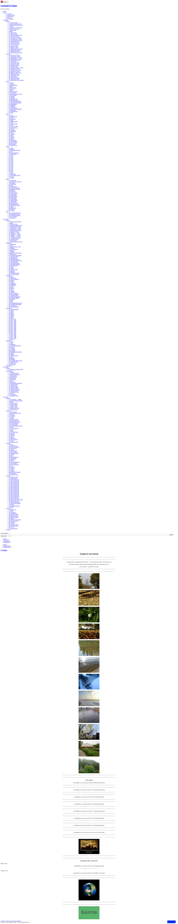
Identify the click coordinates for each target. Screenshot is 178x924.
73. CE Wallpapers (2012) (14, 175)
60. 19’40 (11, 159)
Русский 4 (8, 508)
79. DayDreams (12, 184)
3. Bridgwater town (13, 85)
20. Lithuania (12, 106)
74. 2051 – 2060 (12, 338)
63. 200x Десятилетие (14, 492)
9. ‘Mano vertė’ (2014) (14, 231)
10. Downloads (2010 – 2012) (15, 94)
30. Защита (11, 449)
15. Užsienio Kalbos (13, 261)
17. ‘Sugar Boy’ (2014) (14, 42)
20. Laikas (11, 268)
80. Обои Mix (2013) (13, 514)
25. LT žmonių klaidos (14, 274)
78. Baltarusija (12, 344)
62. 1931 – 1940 (12, 323)
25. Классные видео (13, 442)
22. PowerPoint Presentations (15, 109)
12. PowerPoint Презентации (15, 425)
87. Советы (11, 523)
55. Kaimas (11, 314)
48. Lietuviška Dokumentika (15, 304)
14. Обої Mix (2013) (13, 388)
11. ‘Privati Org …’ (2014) (15, 234)
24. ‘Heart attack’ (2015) (14, 51)
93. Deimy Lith (12, 363)
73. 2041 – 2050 (12, 336)
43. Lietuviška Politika (14, 298)
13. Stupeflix (12, 97)
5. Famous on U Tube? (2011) (15, 27)
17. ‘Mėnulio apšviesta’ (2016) (15, 241)
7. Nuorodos (11, 251)
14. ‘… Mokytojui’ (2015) (14, 238)
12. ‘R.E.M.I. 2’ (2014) (14, 36)
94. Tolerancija (12, 364)
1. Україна (11, 372)
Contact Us (3, 921)
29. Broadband (12, 119)
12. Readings (12, 96)
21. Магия (11, 437)
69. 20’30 (11, 170)
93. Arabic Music (12, 201)
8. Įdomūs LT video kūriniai (15, 253)
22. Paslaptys (12, 270)
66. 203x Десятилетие (14, 496)
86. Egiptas (11, 354)
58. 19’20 (11, 156)
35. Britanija (11, 288)
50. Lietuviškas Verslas (14, 306)
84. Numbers (12, 190)
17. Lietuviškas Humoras (14, 264)
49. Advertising (12, 144)
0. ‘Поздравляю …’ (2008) (15, 399)
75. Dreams (11, 177)
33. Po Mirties (12, 285)
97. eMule (11, 206)
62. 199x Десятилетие (14, 490)
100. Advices (12, 210)
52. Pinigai (11, 310)
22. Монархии (12, 438)
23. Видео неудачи (13, 439)
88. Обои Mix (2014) (13, 524)
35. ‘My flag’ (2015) (13, 66)
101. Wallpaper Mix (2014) (15, 213)
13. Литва (11, 427)
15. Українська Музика (14, 389)
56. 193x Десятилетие (14, 483)
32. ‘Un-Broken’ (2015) (14, 62)
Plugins (5, 544)
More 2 (7, 114)
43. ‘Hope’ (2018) (13, 76)
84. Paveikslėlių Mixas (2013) (15, 352)
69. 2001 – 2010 (12, 331)
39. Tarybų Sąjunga (13, 293)
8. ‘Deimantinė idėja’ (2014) (15, 230)
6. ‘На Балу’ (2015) (13, 407)
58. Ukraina (11, 318)
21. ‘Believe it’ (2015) (14, 47)
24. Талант (11, 440)
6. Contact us (12, 89)
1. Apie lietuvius (12, 244)
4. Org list (11, 26)
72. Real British (12, 174)
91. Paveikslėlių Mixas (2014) (15, 360)
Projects (8, 21)
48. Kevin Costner (13, 142)
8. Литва (11, 380)
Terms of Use (9, 921)
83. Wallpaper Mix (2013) (14, 189)
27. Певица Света (13, 445)
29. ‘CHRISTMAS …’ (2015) (15, 59)
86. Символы (12, 522)
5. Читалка (11, 417)
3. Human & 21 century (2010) (16, 25)
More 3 (7, 146)
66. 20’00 (11, 166)
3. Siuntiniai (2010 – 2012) (15, 246)
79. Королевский (13, 513)
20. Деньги (11, 435)
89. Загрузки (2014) (13, 526)
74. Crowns (11, 176)
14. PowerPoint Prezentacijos (15, 260)
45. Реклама (11, 468)
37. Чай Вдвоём (12, 458)
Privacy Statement (17, 921)
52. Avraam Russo (13, 478)
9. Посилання (12, 382)
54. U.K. (11, 151)
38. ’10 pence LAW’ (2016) (15, 70)
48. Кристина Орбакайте (15, 472)
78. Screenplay (12, 182)
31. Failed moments (13, 121)
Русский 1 (8, 410)
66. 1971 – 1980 (12, 328)
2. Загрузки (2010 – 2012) (15, 413)
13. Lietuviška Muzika (14, 259)
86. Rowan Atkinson (13, 193)
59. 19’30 (11, 157)
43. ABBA (11, 136)
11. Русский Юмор (13, 424)
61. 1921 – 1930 (12, 321)
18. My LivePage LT (13, 265)
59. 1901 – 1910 (12, 319)
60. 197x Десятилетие (14, 488)
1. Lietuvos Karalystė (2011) (15, 221)
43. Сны (11, 465)
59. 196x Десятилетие (14, 487)
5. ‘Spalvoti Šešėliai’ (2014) (15, 226)
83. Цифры (11, 518)
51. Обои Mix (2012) (13, 477)
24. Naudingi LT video (14, 273)
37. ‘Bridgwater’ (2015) (14, 69)
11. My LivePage (12, 95)
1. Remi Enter (9, 13)
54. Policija (11, 313)
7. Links (11, 90)
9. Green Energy (12, 92)
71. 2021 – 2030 (12, 334)
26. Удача (11, 444)
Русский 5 (8, 529)
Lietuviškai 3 (9, 308)
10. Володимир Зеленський (15, 383)
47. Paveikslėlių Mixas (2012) (15, 303)
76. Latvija (11, 342)
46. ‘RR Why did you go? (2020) (16, 80)
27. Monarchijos (12, 278)
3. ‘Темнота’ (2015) (13, 403)
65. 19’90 (11, 165)
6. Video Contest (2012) (14, 28)
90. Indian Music (12, 198)
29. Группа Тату (12, 448)
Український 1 (9, 370)
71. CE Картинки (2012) (14, 502)
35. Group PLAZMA (13, 126)
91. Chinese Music (13, 199)
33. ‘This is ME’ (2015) (14, 64)
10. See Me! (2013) (13, 34)
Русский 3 (8, 475)
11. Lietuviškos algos (13, 256)
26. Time (11, 115)
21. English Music (13, 107)
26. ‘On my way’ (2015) (14, 55)
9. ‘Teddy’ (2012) (13, 32)
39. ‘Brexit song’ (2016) (14, 71)
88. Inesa (11, 357)
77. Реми (11, 511)
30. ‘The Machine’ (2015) (14, 60)
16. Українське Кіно (13, 390)
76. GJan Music (12, 180)
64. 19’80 (11, 164)
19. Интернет (12, 434)
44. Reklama (11, 299)
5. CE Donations (9, 18)
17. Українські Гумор (14, 392)
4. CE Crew (8, 17)
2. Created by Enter (10, 15)
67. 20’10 (11, 167)
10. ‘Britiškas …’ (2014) (14, 233)
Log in (4, 538)
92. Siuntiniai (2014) (13, 362)
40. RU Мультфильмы (14, 462)
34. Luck (11, 125)
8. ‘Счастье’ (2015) (13, 409)
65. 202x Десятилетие (14, 494)
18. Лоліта (11, 393)
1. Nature (11, 82)
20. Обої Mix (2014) (13, 395)
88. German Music (13, 195)
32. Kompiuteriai (12, 284)
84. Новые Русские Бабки (15, 519)
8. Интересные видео (14, 420)
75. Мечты (11, 507)
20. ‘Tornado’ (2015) (13, 46)
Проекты (8, 398)
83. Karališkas (12, 350)
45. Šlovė (11, 300)
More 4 (7, 179)
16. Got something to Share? (15, 101)
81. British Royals (13, 186)
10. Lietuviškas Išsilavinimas (15, 255)
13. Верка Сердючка (13, 387)
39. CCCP (11, 460)
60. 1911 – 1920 (12, 320)
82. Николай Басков (13, 517)
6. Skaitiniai (11, 250)
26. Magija (11, 276)
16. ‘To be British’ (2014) (14, 41)
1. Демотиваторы (13, 412)
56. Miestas (11, 315)
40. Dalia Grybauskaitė (14, 294)
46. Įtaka (11, 301)
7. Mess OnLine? (12, 30)
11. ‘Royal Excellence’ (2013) (15, 35)
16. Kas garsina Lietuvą (14, 263)
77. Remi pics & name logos (15, 181)
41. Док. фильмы (13, 463)
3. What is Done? (10, 16)
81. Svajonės (12, 348)
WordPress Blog (6, 546)
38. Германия (12, 459)
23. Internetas (12, 271)
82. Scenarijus (12, 349)
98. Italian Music (12, 208)
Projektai (8, 220)
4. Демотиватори (13, 375)
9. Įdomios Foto (12, 254)
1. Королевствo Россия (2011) (16, 400)
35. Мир (11, 455)
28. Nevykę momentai (14, 279)
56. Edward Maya (13, 154)
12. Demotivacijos (13, 258)
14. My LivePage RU (13, 428)
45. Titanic (11, 139)
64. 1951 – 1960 (12, 325)
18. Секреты (12, 433)
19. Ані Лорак (12, 394)
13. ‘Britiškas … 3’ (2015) (14, 236)
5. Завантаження (13, 377)
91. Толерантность (13, 528)
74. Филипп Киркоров (14, 506)
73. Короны (11, 504)
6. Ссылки (11, 418)
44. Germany (12, 137)
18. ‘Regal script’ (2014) (14, 44)
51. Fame (11, 147)
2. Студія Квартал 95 (14, 373)
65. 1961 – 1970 (12, 326)
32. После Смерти (13, 452)
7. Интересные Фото (14, 419)
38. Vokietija (11, 291)
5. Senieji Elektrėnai (13, 249)
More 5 (7, 211)
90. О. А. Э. (11, 527)
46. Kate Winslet (12, 140)
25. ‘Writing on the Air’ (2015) (15, 52)
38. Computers (12, 130)
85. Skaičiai (11, 353)
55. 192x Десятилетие (14, 482)
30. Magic (11, 120)
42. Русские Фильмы (14, 464)
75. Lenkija (11, 339)
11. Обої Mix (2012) (13, 384)
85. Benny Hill (12, 191)
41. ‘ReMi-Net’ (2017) (14, 74)
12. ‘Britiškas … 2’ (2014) (14, 235)
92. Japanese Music (13, 200)
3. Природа (11, 414)
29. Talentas (11, 280)
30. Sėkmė (11, 281)
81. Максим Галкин (13, 516)
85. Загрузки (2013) (13, 521)
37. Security (11, 129)
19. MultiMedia (12, 105)
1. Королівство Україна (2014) (16, 369)
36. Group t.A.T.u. (13, 127)
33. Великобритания (13, 453)
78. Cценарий (12, 512)
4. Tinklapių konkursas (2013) (15, 225)
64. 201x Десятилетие (14, 493)
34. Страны (11, 454)
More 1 (7, 81)
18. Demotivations (13, 104)
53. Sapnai (11, 311)
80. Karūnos (11, 347)
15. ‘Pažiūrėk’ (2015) (13, 239)
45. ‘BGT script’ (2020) (14, 79)
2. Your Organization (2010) (15, 23)
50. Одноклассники (13, 474)
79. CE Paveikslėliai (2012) (15, 345)
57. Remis (11, 316)
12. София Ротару (13, 385)
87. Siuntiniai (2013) (13, 355)
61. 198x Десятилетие (14, 489)
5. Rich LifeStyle (12, 87)
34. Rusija (11, 286)
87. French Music (13, 194)
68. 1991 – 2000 (12, 330)
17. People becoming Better (15, 102)
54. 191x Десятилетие (14, 480)
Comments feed (6, 541)
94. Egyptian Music (13, 203)
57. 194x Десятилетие (14, 484)
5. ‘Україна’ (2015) (13, 405)
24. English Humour (13, 111)
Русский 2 (8, 443)
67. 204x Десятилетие (14, 497)
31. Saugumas (12, 283)
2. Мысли (11, 402)
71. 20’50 (11, 172)
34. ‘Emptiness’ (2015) (14, 65)
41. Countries (12, 134)
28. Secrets (11, 117)
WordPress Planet (7, 547)
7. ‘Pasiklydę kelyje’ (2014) (15, 229)
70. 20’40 (11, 171)
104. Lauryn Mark (13, 216)
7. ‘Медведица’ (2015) (14, 408)
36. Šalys (11, 289)
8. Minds (11, 31)
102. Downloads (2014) (14, 214)
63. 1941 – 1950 (12, 324)
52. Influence (12, 149)
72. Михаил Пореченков (14, 503)
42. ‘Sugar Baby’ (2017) (14, 75)
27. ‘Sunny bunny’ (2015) (14, 56)
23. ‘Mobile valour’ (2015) (15, 50)
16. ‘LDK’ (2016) (13, 240)
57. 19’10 (11, 155)
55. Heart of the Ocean (14, 152)
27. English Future (13, 116)
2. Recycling (11, 84)
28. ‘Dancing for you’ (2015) (15, 57)
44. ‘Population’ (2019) (14, 77)
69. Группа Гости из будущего (16, 499)
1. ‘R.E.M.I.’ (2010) (13, 22)
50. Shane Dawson (13, 145)
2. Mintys (11, 223)
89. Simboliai (12, 358)
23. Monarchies (12, 110)
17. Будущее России (13, 432)
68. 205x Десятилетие (14, 498)
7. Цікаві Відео (12, 379)
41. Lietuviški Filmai (13, 295)
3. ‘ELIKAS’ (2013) (13, 224)
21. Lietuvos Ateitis (13, 269)
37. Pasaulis (11, 290)
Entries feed (6, 539)
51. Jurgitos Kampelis (13, 309)
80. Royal (11, 185)
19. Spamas (11, 266)
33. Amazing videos (13, 124)
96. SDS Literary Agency (14, 205)
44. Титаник (12, 467)
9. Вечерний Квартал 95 (14, 422)
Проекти (8, 368)
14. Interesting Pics (13, 99)
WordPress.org (6, 542)
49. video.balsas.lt (13, 305)
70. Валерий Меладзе (14, 501)
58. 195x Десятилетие (14, 485)
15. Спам (11, 429)
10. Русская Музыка (13, 423)
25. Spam (11, 112)
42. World (11, 135)
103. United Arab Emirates (15, 215)
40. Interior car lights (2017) (15, 72)
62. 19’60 (11, 161)
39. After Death (12, 131)
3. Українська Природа (14, 374)
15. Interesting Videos (13, 100)
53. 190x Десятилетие (14, 479)
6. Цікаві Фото (12, 378)
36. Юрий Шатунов (13, 457)
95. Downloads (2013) (14, 204)
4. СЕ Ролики (12, 415)
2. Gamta (11, 245)
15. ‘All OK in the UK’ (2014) (15, 40)
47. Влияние (12, 470)
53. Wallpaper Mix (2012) (14, 150)
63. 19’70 (11, 162)
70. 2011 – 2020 (12, 333)
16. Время (11, 430)
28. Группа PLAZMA (14, 447)
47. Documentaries (13, 141)
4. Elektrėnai (11, 248)
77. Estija (11, 343)
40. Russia (11, 132)
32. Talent (11, 122)
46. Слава (11, 469)
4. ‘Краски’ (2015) (13, 404)
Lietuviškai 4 (9, 340)
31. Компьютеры (13, 450)
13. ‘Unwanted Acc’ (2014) (15, 37)
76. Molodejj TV (12, 509)
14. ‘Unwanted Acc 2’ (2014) (15, 39)
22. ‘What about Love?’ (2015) (16, 49)
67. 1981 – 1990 (12, 329)
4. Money (11, 86)
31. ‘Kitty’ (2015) (13, 61)
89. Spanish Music (13, 196)
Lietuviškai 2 (9, 275)
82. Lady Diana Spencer (14, 188)
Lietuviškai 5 (9, 365)
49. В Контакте (12, 473)
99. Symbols (11, 209)
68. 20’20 (11, 169)
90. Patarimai (12, 359)
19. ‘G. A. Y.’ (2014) (13, 45)
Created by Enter (9, 5)
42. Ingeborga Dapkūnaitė (14, 296)
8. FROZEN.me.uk (13, 91)
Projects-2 (8, 54)
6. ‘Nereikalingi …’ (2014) (15, 228)
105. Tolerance (12, 218)
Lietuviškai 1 (9, 243)
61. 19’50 (11, 160)
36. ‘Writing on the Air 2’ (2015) (16, 67)
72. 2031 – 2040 (12, 335)
